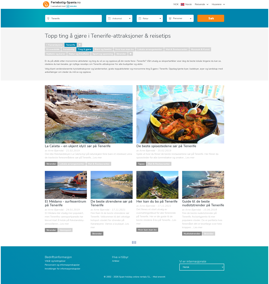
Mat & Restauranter (176, 49)
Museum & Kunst (200, 49)
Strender (121, 53)
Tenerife (70, 44)
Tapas (141, 163)
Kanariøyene (55, 44)
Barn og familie (103, 49)
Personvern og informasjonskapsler (62, 264)
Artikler (115, 260)
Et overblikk (52, 49)
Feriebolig (68, 49)
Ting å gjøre (84, 49)
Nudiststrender (192, 233)
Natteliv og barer (55, 53)
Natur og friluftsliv (79, 53)
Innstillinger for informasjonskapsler (62, 268)
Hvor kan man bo (124, 49)
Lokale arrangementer (149, 49)
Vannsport (65, 230)
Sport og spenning (103, 53)
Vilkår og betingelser (55, 260)
